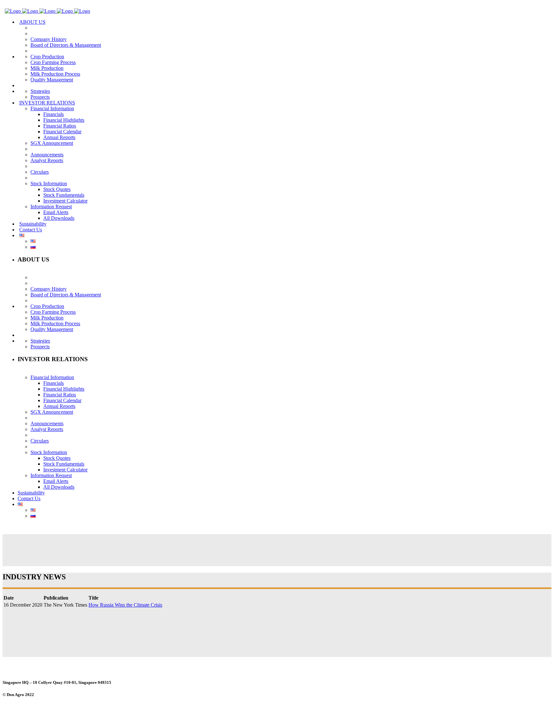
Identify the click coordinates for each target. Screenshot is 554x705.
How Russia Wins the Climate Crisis (125, 605)
